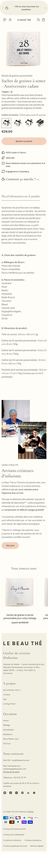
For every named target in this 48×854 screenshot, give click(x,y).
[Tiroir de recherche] (38, 20)
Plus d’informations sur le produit (21, 196)
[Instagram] (5, 793)
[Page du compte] (10, 20)
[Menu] (4, 19)
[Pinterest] (22, 793)
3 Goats (30, 811)
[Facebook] (11, 793)
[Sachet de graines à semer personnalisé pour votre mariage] (20, 592)
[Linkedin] (28, 793)
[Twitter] (16, 793)
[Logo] (24, 20)
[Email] (34, 793)
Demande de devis (11, 772)
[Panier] (43, 20)
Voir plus (10, 545)
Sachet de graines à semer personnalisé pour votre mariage (20, 616)
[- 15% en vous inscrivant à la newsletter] (24, 8)
